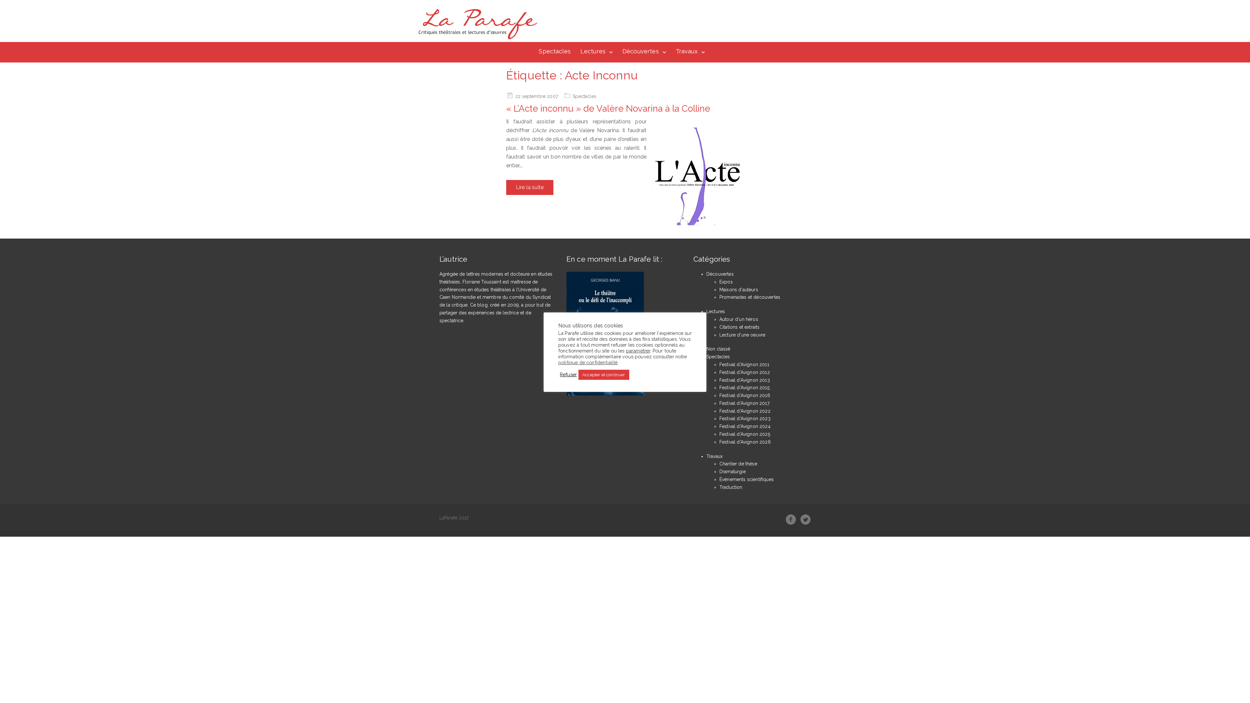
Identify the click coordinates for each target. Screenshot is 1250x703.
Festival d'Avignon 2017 (744, 403)
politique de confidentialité (588, 362)
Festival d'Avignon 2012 (744, 372)
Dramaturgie (732, 471)
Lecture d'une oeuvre (742, 335)
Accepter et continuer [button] (603, 374)
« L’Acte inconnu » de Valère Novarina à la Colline (608, 108)
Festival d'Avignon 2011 (744, 364)
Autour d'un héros (738, 319)
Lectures (592, 51)
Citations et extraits (739, 327)
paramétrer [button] (638, 350)
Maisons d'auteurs (738, 289)
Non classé (718, 349)
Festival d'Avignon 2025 (744, 434)
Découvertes (640, 51)
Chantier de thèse (738, 463)
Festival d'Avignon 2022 (745, 411)
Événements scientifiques (746, 479)
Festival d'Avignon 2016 (744, 395)
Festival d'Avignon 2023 (745, 418)
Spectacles (555, 51)
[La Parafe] (476, 24)
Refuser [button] (568, 374)
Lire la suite (530, 187)
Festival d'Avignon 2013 (744, 380)
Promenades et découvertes (749, 297)
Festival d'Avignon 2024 (745, 426)
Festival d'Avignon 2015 (744, 387)
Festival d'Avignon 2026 (745, 442)
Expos (726, 281)
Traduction (731, 487)
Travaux (687, 51)
